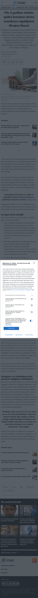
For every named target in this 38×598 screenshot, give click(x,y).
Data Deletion (9, 334)
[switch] (31, 299)
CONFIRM (11, 328)
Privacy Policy (29, 334)
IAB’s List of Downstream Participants (21, 289)
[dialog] (19, 299)
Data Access (19, 334)
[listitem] (19, 295)
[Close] (34, 263)
